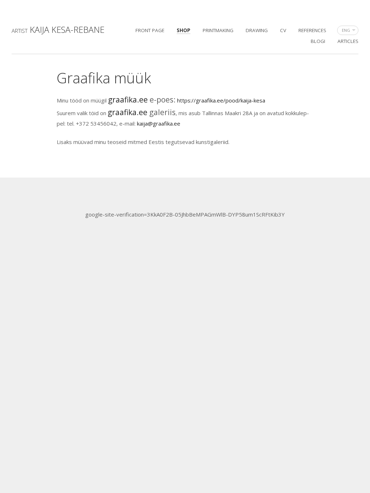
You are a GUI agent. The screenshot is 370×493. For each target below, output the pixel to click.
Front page (149, 30)
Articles (347, 41)
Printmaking (218, 30)
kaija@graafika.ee (158, 123)
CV (283, 30)
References (312, 30)
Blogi (318, 41)
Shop (183, 30)
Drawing (257, 30)
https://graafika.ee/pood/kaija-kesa (221, 100)
